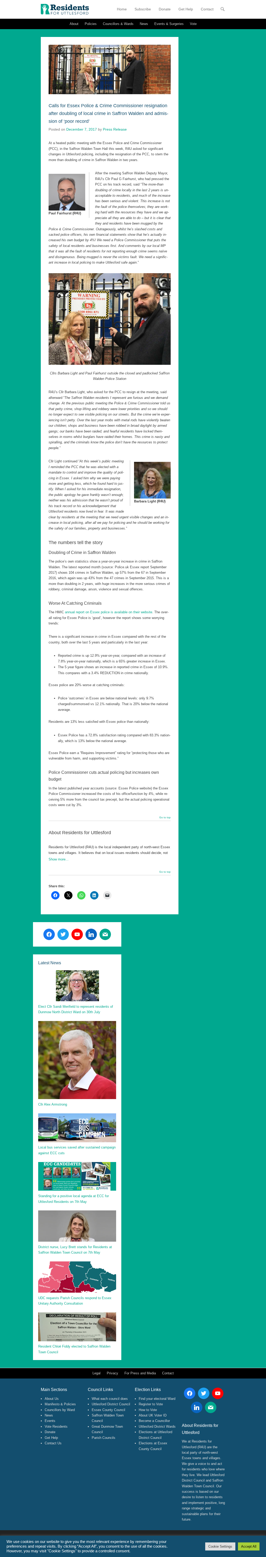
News (144, 24)
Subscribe (143, 9)
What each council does (110, 1399)
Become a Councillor (154, 1421)
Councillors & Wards (118, 24)
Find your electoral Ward (157, 1399)
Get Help (185, 9)
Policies (91, 24)
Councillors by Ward (60, 1410)
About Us (52, 1399)
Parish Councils (103, 1438)
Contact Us (53, 1443)
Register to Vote (151, 1404)
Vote (193, 24)
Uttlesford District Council (111, 1404)
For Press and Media (140, 1373)
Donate (165, 9)
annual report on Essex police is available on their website (108, 612)
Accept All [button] (248, 1546)
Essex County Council (108, 1410)
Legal (96, 1373)
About (74, 24)
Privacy (112, 1373)
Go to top (165, 817)
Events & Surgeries (169, 24)
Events (50, 1421)
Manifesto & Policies (60, 1404)
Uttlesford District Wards (157, 1426)
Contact (207, 9)
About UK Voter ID (153, 1415)
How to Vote (148, 1410)
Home (122, 9)
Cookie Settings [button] (220, 1546)
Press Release (115, 129)
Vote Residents (56, 1426)
